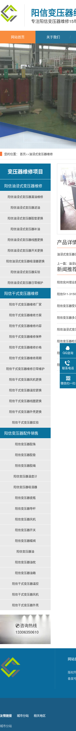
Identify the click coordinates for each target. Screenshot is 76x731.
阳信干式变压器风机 (25, 594)
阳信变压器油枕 (25, 562)
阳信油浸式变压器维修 (23, 185)
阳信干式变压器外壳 (25, 605)
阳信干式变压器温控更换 (25, 390)
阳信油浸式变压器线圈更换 (25, 239)
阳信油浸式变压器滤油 (25, 207)
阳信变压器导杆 (25, 508)
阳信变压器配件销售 (21, 433)
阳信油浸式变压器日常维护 (25, 282)
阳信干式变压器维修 (21, 293)
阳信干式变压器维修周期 (25, 358)
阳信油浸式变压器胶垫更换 (25, 218)
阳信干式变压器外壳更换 (25, 411)
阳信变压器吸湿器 (25, 487)
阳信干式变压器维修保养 (25, 336)
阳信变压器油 (25, 551)
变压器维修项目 (25, 171)
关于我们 (53, 37)
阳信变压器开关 (25, 530)
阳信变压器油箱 (25, 573)
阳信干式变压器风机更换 (25, 379)
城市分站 (6, 726)
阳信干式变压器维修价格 (25, 347)
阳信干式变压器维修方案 (25, 315)
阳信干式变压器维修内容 (25, 326)
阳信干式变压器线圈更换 (25, 401)
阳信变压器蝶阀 (25, 540)
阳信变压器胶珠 (25, 444)
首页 (23, 154)
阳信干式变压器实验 (25, 422)
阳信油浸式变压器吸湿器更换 (25, 261)
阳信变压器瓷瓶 (25, 497)
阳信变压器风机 (25, 519)
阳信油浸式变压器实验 (25, 272)
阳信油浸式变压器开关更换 (25, 250)
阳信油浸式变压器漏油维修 (25, 196)
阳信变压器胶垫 (25, 455)
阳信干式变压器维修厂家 (25, 304)
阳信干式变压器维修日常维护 (25, 368)
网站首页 (17, 37)
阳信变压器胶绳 (25, 465)
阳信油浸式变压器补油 (25, 229)
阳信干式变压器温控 (25, 583)
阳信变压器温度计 (25, 476)
